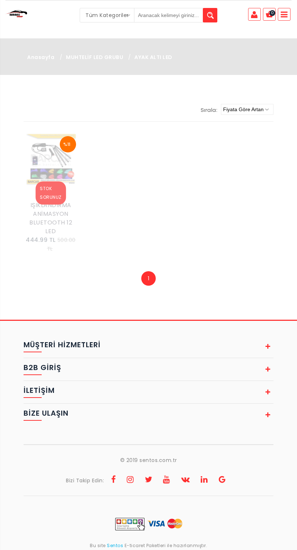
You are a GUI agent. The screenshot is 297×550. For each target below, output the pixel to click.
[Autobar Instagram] (130, 480)
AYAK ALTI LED (153, 57)
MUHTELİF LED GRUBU (95, 57)
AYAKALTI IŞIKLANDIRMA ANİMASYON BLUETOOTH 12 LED (50, 213)
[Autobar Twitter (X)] (148, 480)
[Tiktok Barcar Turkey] (222, 480)
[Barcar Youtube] (167, 480)
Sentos (115, 545)
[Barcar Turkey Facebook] (114, 480)
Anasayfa (40, 57)
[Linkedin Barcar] (204, 480)
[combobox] (107, 15)
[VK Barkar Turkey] (186, 480)
